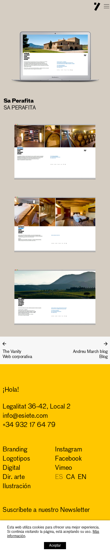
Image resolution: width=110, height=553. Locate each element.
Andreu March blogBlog (90, 354)
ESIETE (97, 7)
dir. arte (14, 477)
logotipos (16, 459)
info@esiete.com (25, 416)
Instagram (68, 450)
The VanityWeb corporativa (17, 354)
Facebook (68, 459)
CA (70, 477)
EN (82, 477)
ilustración (16, 486)
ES (59, 477)
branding (15, 450)
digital (11, 468)
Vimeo (63, 468)
